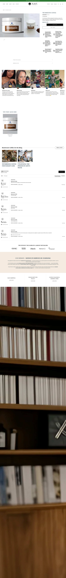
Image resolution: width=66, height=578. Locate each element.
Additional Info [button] (16, 63)
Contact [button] (55, 4)
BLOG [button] (14, 4)
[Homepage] (33, 4)
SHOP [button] (7, 4)
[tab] (57, 176)
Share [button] (21, 184)
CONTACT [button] (17, 4)
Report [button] (20, 184)
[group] (6, 171)
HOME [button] (4, 4)
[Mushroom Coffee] (10, 124)
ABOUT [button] (10, 4)
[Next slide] (36, 25)
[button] (48, 4)
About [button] (52, 4)
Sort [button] (2, 175)
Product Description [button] (17, 59)
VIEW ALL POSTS (59, 147)
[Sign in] (60, 4)
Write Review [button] (62, 171)
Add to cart (55, 24)
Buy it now (53, 27)
